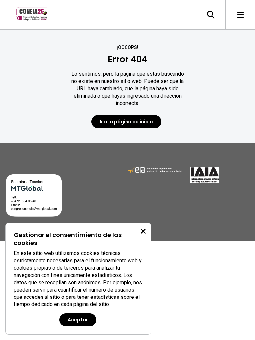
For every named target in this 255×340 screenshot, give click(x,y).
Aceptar (78, 319)
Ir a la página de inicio (126, 121)
